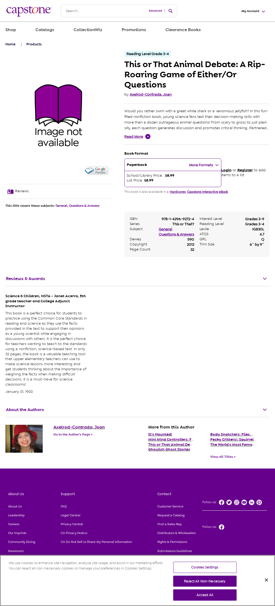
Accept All (205, 595)
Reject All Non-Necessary (205, 581)
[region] (137, 580)
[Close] (266, 580)
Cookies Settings (204, 567)
